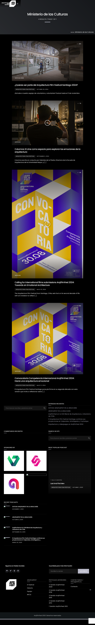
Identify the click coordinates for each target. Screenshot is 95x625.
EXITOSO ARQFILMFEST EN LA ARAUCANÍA (62, 408)
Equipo (29, 591)
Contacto (74, 587)
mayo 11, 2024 (41, 385)
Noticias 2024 (19, 78)
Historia (30, 588)
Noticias (18, 142)
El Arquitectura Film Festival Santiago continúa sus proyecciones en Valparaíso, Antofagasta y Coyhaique (68, 420)
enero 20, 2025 (17, 542)
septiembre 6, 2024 (43, 156)
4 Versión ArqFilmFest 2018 (57, 591)
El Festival (30, 585)
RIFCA (29, 595)
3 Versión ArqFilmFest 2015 (56, 597)
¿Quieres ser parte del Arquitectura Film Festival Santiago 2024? (46, 85)
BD (90, 590)
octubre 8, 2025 (17, 519)
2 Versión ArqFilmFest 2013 (56, 602)
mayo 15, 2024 (41, 289)
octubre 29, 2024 (42, 89)
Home (72, 32)
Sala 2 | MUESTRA (57, 480)
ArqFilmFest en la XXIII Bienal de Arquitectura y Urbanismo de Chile (27, 528)
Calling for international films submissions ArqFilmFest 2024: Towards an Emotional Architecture (44, 284)
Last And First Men (57, 483)
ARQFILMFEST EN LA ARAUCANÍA (59, 411)
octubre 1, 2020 (77, 487)
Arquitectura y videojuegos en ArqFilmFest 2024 (65, 424)
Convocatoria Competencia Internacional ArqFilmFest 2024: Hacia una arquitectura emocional (44, 380)
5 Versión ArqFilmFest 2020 (57, 586)
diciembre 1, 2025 (18, 509)
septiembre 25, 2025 (18, 532)
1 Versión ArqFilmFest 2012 (58, 606)
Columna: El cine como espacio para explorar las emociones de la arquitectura (47, 150)
